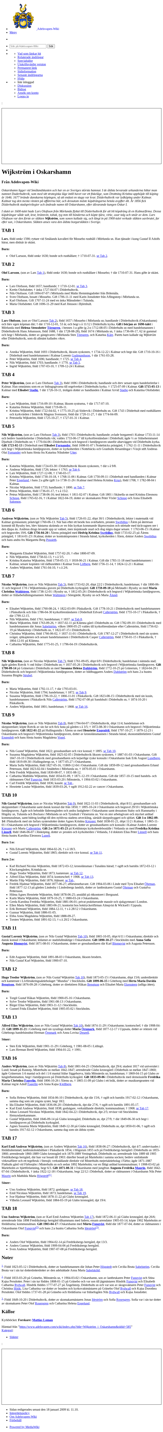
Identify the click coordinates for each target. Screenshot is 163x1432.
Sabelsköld (93, 1270)
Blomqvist (20, 943)
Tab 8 (61, 723)
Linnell (6, 832)
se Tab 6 (74, 469)
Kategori (7, 1330)
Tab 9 (71, 803)
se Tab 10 (109, 751)
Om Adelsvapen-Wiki (23, 1416)
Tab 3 (57, 383)
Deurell (84, 1032)
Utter (73, 452)
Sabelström (49, 626)
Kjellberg (65, 1084)
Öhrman (150, 884)
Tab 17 (88, 1216)
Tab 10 (82, 936)
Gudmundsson (81, 355)
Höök (17, 1288)
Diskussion (24, 85)
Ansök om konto (28, 92)
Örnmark (88, 1029)
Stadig (33, 390)
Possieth (51, 540)
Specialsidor (25, 60)
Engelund (23, 480)
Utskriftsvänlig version (31, 64)
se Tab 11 (96, 852)
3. (3, 1298)
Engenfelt (103, 730)
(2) (37, 1227)
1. (3, 1265)
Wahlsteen (22, 591)
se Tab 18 (76, 1189)
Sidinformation (26, 71)
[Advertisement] (81, 136)
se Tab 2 (102, 255)
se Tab (68, 783)
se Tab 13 (87, 876)
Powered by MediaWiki (24, 1427)
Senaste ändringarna (30, 75)
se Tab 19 (80, 1193)
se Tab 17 (142, 1108)
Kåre (110, 335)
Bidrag (21, 89)
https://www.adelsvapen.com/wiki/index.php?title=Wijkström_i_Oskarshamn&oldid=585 (75, 1326)
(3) (97, 1227)
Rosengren (123, 1299)
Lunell (46, 835)
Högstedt (42, 1176)
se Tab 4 (76, 359)
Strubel (27, 675)
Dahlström (90, 668)
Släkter (14, 1337)
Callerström (110, 612)
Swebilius (121, 522)
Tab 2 (52, 320)
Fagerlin (30, 1080)
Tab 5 (63, 518)
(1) (49, 1174)
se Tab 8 (76, 619)
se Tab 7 (79, 487)
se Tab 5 (74, 362)
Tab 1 (40, 272)
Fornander (63, 445)
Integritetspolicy (20, 1413)
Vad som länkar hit (29, 53)
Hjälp (20, 78)
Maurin (140, 1168)
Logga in (23, 96)
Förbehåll (15, 1420)
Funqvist (36, 779)
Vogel (61, 737)
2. (3, 1276)
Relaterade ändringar (30, 57)
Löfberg (85, 564)
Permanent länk (27, 68)
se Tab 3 (82, 286)
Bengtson (8, 984)
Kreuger (90, 821)
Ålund (113, 595)
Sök (51, 46)
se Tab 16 (81, 706)
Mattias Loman (42, 1320)
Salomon (15, 501)
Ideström (90, 1228)
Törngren (53, 327)
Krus (117, 480)
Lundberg (153, 758)
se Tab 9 (81, 692)
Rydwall (20, 1285)
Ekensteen (130, 984)
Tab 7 (61, 661)
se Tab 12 (76, 873)
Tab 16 (81, 1146)
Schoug (14, 498)
